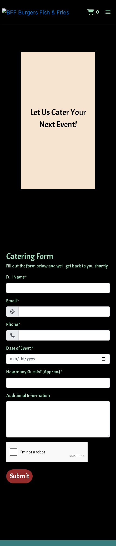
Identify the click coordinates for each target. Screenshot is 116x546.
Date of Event (18, 348)
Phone (12, 324)
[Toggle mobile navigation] (108, 12)
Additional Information (28, 395)
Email (11, 301)
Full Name (15, 277)
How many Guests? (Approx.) (33, 372)
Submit (19, 476)
